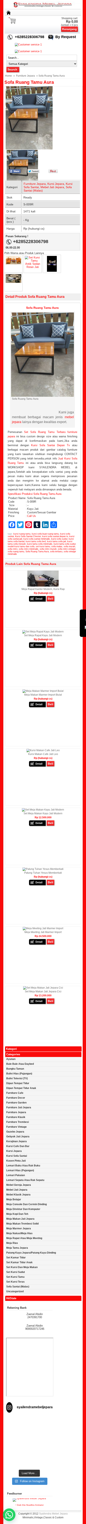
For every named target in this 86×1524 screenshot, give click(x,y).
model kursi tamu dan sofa (21, 546)
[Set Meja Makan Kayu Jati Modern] (43, 809)
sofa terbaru (56, 551)
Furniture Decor (15, 1097)
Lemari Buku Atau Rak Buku (23, 1165)
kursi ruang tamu (21, 533)
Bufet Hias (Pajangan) (19, 1073)
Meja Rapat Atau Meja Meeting (24, 1238)
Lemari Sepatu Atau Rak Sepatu (25, 1180)
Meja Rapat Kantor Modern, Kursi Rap (43, 589)
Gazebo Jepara (15, 1131)
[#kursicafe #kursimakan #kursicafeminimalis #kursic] (29, 1463)
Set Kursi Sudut (15, 1272)
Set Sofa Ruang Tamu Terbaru (44, 432)
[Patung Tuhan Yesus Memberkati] (43, 869)
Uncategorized (15, 1291)
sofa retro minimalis (28, 549)
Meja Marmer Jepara (18, 1228)
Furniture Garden (16, 1102)
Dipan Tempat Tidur (17, 1083)
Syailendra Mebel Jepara (53, 1513)
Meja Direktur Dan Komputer (23, 1209)
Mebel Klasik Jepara (18, 1194)
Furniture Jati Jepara (18, 1107)
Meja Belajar (13, 1199)
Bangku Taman (15, 1068)
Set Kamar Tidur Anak (19, 1262)
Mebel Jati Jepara (52, 187)
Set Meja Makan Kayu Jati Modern (43, 813)
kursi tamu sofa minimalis (39, 544)
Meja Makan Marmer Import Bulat (43, 694)
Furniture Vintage (16, 1126)
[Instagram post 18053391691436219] (29, 1429)
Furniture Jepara (25, 75)
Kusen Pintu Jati (16, 1160)
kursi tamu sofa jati (56, 541)
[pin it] (52, 172)
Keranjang (69, 29)
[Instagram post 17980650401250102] (29, 1438)
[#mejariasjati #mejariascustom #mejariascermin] (29, 1446)
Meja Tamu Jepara (17, 1247)
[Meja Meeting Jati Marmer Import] (43, 928)
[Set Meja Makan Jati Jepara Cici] (43, 987)
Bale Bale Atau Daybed (20, 1063)
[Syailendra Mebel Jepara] (43, 7)
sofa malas (56, 546)
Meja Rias (12, 1243)
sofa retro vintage (67, 549)
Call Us (31, 516)
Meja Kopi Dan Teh (17, 1214)
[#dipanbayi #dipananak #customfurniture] (29, 1421)
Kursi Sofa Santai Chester (28, 536)
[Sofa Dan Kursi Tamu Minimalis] (13, 282)
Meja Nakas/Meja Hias (19, 1233)
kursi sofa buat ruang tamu (45, 533)
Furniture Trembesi (17, 1122)
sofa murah (69, 546)
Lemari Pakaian (15, 1175)
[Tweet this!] (33, 172)
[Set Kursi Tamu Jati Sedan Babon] (13, 263)
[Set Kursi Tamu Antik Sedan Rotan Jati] (32, 267)
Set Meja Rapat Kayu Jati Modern (43, 635)
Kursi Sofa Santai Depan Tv (50, 445)
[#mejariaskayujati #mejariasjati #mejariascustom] (29, 1454)
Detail (38, 598)
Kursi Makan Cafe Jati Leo (43, 754)
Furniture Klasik (15, 1117)
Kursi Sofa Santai (16, 1155)
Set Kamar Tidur (16, 1257)
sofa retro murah (48, 549)
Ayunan (10, 1059)
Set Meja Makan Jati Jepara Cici (43, 991)
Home (8, 75)
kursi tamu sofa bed (36, 541)
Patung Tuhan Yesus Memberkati (43, 872)
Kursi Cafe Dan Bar (17, 1146)
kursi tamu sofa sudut (65, 544)
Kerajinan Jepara (16, 1141)
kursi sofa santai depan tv (55, 536)
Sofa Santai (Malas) (17, 1286)
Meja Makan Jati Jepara (20, 1218)
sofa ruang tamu (16, 551)
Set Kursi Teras (15, 1281)
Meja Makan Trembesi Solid (22, 1223)
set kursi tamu (43, 546)
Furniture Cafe (14, 1092)
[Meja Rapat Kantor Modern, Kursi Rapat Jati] (43, 585)
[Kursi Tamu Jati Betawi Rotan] (52, 270)
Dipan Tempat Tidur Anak (21, 1088)
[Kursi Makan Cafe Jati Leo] (43, 750)
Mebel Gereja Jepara (18, 1184)
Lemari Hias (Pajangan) (20, 1170)
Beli (50, 598)
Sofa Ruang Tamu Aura (29, 82)
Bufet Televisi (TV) (17, 1078)
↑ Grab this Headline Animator (29, 1505)
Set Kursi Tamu (15, 1276)
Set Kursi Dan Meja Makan (22, 1267)
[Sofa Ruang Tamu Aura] (37, 117)
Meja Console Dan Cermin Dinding (26, 1204)
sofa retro (13, 549)
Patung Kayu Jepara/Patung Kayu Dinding (31, 1252)
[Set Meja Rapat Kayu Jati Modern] (43, 631)
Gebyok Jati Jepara (17, 1136)
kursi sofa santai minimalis (36, 539)
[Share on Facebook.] (15, 172)
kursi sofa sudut (59, 539)
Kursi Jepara (55, 183)
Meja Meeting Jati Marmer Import (43, 932)
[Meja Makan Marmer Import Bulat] (43, 690)
